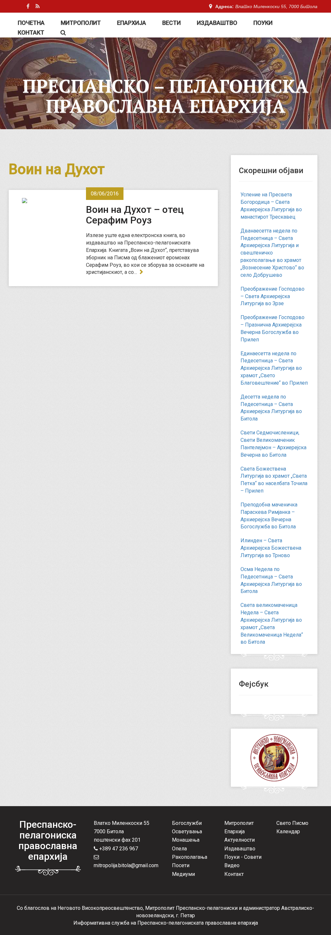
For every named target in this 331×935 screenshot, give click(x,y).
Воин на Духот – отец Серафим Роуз (135, 215)
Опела (179, 849)
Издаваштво (217, 22)
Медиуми (183, 874)
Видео (232, 865)
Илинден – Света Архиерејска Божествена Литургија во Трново (270, 547)
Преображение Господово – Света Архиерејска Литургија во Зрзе (272, 296)
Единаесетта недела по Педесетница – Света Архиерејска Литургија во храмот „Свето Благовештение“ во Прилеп (274, 368)
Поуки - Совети (243, 857)
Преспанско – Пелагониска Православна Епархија (165, 96)
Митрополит (81, 22)
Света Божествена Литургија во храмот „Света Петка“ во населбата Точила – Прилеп (273, 480)
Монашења (185, 840)
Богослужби (187, 823)
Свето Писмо (292, 823)
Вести (171, 22)
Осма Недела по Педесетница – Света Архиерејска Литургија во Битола (271, 580)
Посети (180, 865)
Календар (288, 831)
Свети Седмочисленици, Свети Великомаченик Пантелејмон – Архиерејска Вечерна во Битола (273, 444)
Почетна (31, 22)
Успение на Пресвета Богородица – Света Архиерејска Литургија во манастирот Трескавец (271, 206)
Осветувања (187, 831)
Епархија (131, 22)
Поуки (262, 22)
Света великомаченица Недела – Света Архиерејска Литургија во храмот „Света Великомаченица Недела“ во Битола (271, 623)
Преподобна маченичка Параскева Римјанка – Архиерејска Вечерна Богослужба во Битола (268, 516)
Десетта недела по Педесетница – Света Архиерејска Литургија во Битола (271, 408)
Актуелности (239, 840)
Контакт (31, 32)
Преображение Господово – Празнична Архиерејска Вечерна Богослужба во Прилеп (272, 328)
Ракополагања (189, 857)
